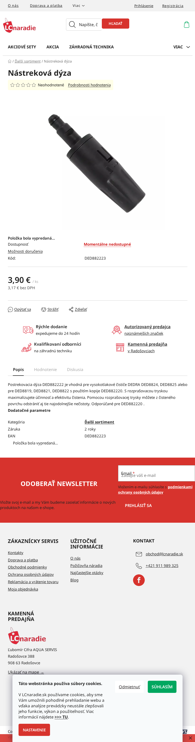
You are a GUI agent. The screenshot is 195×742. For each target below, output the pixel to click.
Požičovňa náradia (86, 565)
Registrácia (173, 5)
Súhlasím (162, 687)
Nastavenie (34, 729)
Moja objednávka (23, 589)
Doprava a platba (46, 5)
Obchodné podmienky (27, 567)
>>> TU (61, 717)
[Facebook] (139, 580)
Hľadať (115, 23)
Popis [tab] (18, 369)
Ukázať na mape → (26, 672)
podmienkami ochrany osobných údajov (155, 489)
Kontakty (15, 552)
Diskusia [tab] (75, 369)
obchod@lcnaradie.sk (164, 553)
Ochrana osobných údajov (31, 574)
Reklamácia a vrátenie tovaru (33, 581)
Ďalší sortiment (99, 421)
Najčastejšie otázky (86, 572)
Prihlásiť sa (138, 505)
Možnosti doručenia (25, 251)
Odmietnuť (129, 687)
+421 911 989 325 (162, 565)
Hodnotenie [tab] (45, 369)
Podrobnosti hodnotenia (89, 84)
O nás (13, 5)
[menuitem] (22, 46)
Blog (74, 579)
